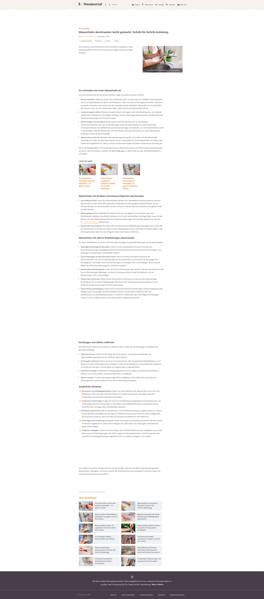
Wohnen (172, 5)
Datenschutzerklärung (177, 595)
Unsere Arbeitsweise (128, 595)
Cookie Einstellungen (146, 595)
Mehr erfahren (157, 584)
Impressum (161, 595)
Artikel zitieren (86, 41)
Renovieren (149, 5)
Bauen (137, 5)
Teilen (108, 41)
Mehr (117, 41)
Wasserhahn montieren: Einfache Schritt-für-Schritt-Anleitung (108, 183)
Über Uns (183, 5)
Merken (99, 41)
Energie (161, 5)
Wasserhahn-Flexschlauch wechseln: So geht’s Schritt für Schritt (130, 183)
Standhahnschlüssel (91, 222)
